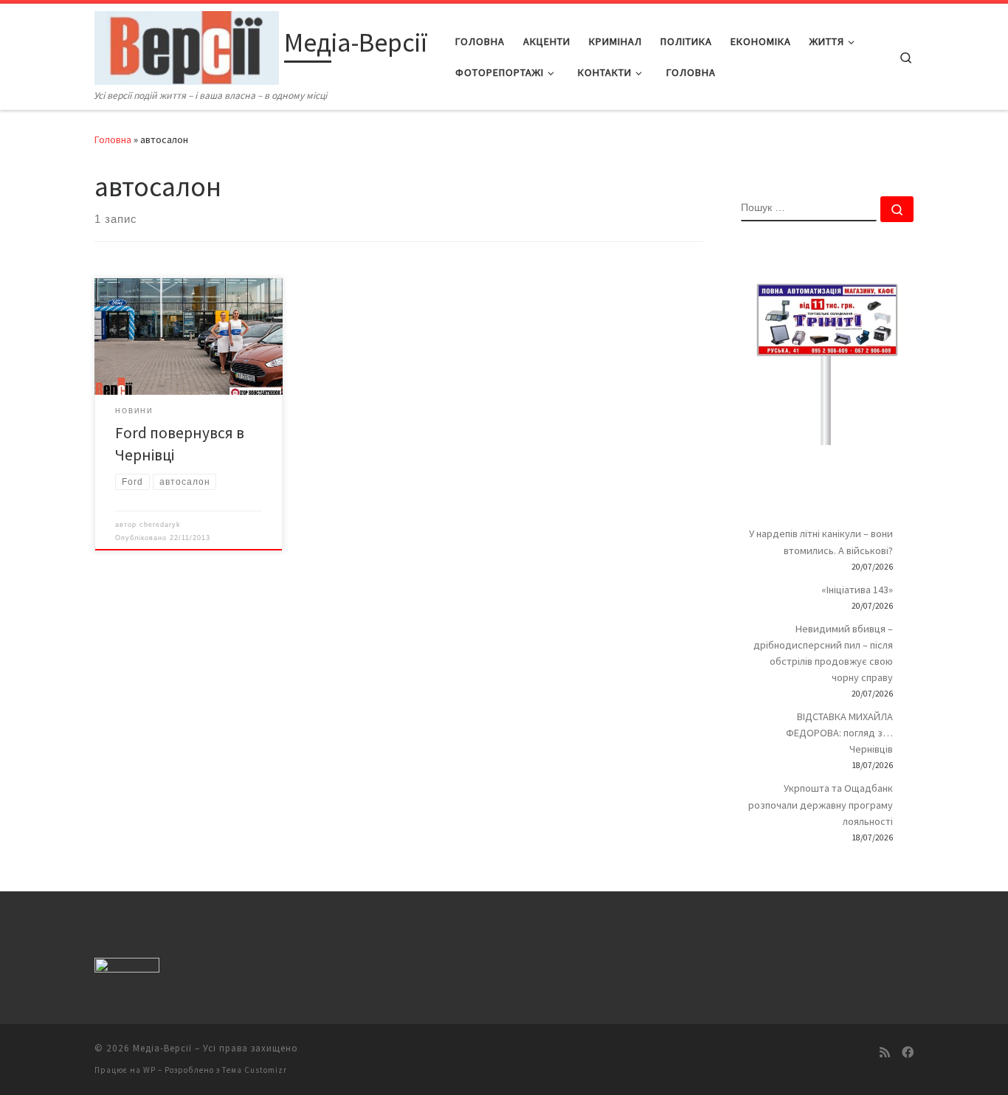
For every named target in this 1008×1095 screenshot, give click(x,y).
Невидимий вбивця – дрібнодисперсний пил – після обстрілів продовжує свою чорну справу (823, 653)
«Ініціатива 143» (857, 589)
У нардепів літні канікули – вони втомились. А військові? (821, 541)
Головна (112, 139)
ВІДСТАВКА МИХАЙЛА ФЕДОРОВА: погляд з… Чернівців (839, 733)
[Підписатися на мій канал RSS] (885, 1052)
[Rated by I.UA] (126, 967)
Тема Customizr (254, 1070)
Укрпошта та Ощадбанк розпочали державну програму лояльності (820, 804)
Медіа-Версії (162, 1048)
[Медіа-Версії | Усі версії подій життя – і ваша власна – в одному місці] (186, 45)
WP (149, 1070)
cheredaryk (160, 524)
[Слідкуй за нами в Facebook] (908, 1052)
